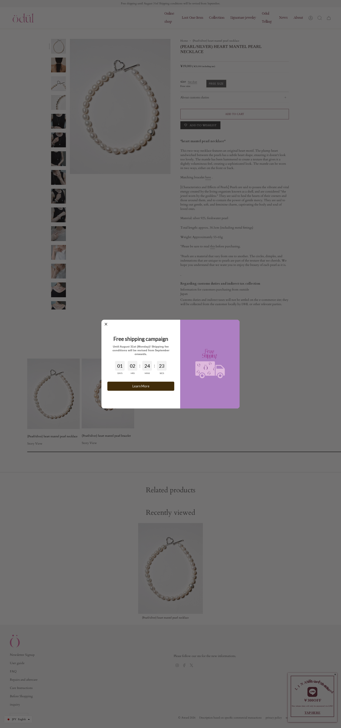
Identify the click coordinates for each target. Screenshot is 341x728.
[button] (106, 324)
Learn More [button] (140, 386)
